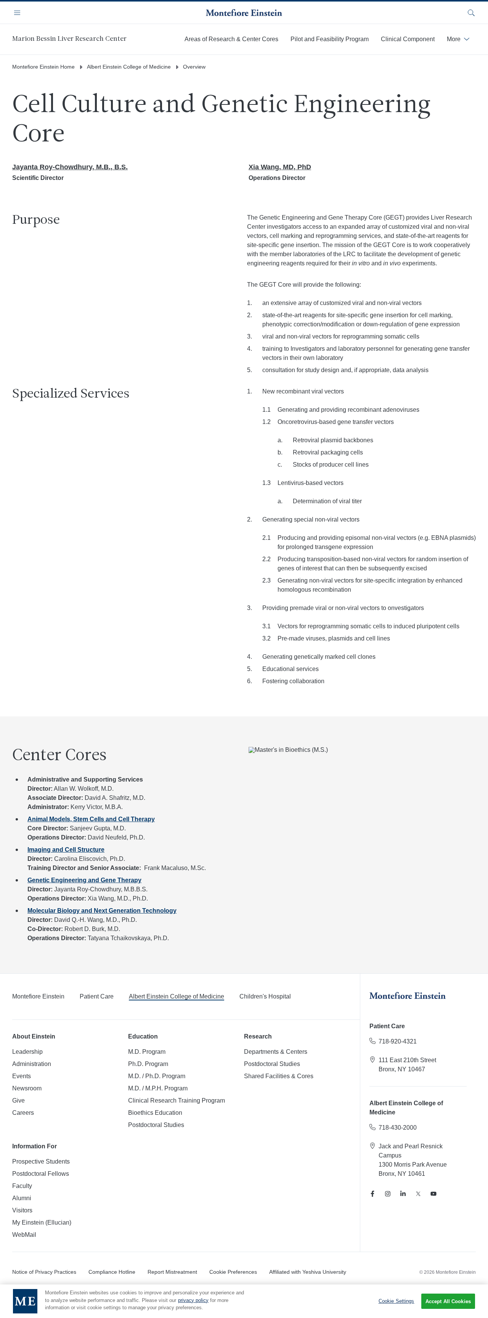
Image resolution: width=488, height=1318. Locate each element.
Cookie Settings (396, 1301)
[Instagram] (388, 1194)
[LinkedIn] (403, 1194)
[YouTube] (433, 1194)
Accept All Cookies (448, 1301)
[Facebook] (372, 1194)
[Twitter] (418, 1194)
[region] (244, 1301)
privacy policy (193, 1300)
